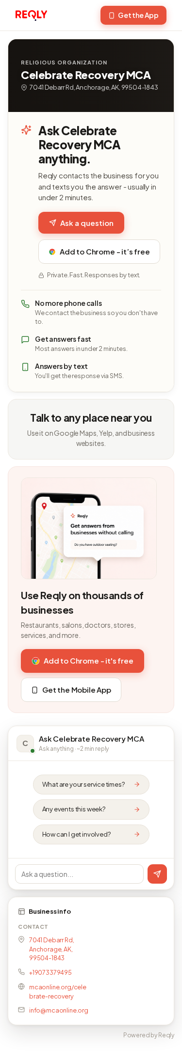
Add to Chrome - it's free (88, 660)
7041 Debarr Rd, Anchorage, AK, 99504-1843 (51, 949)
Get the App (138, 15)
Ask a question (87, 222)
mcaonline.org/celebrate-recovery (57, 991)
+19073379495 (50, 972)
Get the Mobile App (76, 689)
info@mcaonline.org (58, 1010)
